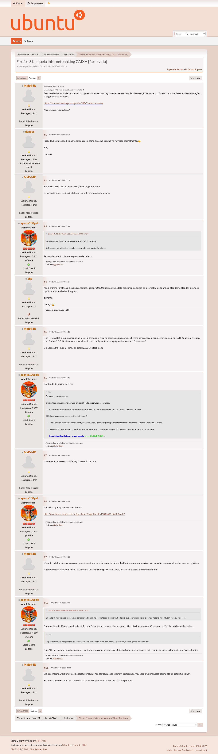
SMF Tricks (40, 740)
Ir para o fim (22, 78)
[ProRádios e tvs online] (29, 314)
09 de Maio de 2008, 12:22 (59, 226)
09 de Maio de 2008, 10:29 (54, 86)
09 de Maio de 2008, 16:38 (59, 501)
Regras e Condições (182, 750)
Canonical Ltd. (79, 744)
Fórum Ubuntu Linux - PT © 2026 (190, 746)
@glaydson (58, 264)
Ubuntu (66, 744)
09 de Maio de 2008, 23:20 (61, 668)
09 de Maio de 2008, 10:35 (59, 135)
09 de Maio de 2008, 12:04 (59, 180)
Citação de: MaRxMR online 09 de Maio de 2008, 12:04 (68, 234)
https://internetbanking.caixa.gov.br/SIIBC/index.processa (73, 103)
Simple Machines (38, 749)
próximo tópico (193, 69)
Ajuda (169, 750)
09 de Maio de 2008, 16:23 (59, 455)
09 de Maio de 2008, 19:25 (59, 557)
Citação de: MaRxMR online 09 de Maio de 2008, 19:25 (68, 610)
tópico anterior (175, 69)
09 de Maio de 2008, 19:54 (61, 603)
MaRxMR (30, 85)
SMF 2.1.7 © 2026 (20, 749)
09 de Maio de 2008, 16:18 (59, 378)
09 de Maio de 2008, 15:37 (59, 282)
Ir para (159, 725)
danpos (29, 131)
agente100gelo (29, 223)
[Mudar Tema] (48, 3)
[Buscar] (186, 34)
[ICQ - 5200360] (28, 264)
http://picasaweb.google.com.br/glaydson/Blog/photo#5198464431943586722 (84, 514)
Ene (29, 278)
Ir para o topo (22, 711)
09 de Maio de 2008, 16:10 (59, 332)
